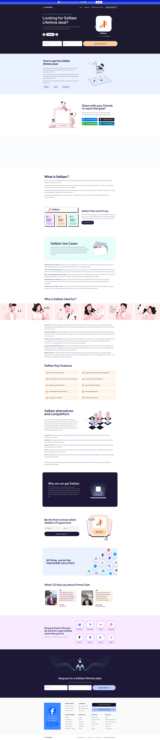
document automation (74, 440)
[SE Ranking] (79, 624)
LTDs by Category (70, 714)
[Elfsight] (111, 637)
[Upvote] (43, 34)
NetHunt (90, 642)
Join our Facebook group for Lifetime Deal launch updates (52, 718)
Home (43, 14)
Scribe (100, 629)
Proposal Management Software (53, 14)
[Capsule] (101, 637)
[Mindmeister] (111, 624)
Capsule (101, 642)
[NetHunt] (90, 637)
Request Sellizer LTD (100, 43)
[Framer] (79, 637)
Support (93, 721)
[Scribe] (101, 624)
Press (93, 726)
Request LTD (82, 714)
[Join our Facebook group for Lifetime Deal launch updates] (52, 710)
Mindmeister (111, 629)
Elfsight (111, 642)
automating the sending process (58, 271)
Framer (79, 642)
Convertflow (90, 629)
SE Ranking (79, 629)
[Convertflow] (90, 624)
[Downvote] (56, 34)
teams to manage (93, 462)
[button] (90, 119)
